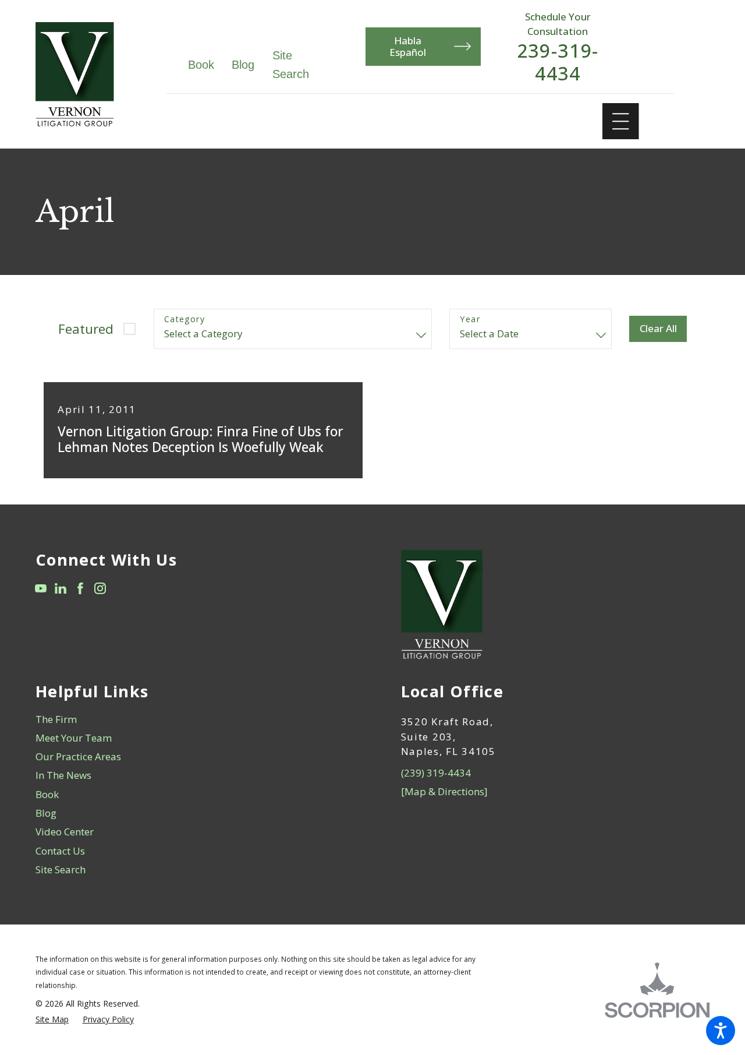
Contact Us (60, 851)
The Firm (56, 719)
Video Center (65, 831)
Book (201, 64)
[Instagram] (100, 588)
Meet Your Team (74, 738)
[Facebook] (80, 588)
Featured (85, 329)
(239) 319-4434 (436, 772)
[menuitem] (190, 719)
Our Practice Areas (78, 756)
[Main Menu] (620, 121)
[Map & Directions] (444, 791)
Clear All (658, 328)
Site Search (61, 869)
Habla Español (407, 46)
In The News (63, 775)
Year (470, 319)
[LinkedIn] (60, 588)
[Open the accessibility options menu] (720, 1030)
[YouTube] (41, 588)
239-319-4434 (558, 61)
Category (184, 319)
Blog (243, 64)
